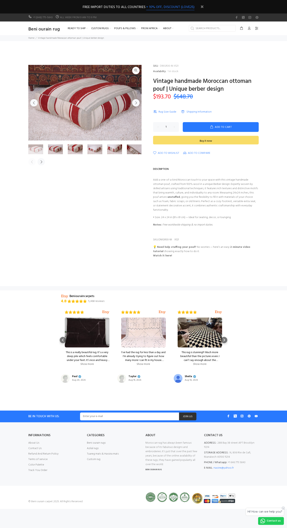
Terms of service (38, 459)
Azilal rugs (93, 448)
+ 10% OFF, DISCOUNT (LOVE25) (170, 7)
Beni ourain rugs (96, 443)
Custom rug (93, 459)
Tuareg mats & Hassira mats (103, 454)
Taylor (132, 376)
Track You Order (37, 470)
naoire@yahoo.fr (224, 468)
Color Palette (36, 465)
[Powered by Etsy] (106, 312)
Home (31, 38)
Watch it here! (162, 255)
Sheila (188, 376)
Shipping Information (199, 112)
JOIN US (188, 416)
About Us (33, 443)
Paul (75, 376)
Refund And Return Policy (43, 454)
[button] (63, 340)
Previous (34, 102)
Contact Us (35, 448)
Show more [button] (87, 364)
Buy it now (206, 141)
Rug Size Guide (167, 112)
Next (136, 102)
